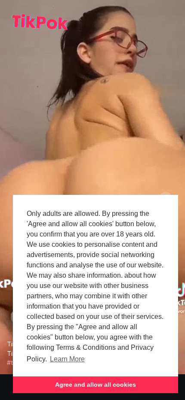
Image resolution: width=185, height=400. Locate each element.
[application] (92, 187)
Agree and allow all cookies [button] (95, 384)
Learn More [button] (67, 359)
